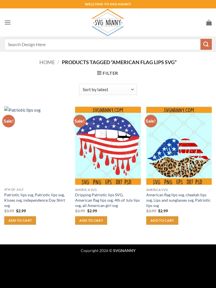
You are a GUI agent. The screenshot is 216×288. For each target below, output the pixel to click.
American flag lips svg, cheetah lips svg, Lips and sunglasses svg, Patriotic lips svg (178, 200)
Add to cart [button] (20, 220)
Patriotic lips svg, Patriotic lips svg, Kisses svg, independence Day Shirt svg (34, 200)
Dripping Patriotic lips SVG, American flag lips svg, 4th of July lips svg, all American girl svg (107, 200)
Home (47, 62)
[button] (7, 22)
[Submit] (206, 44)
